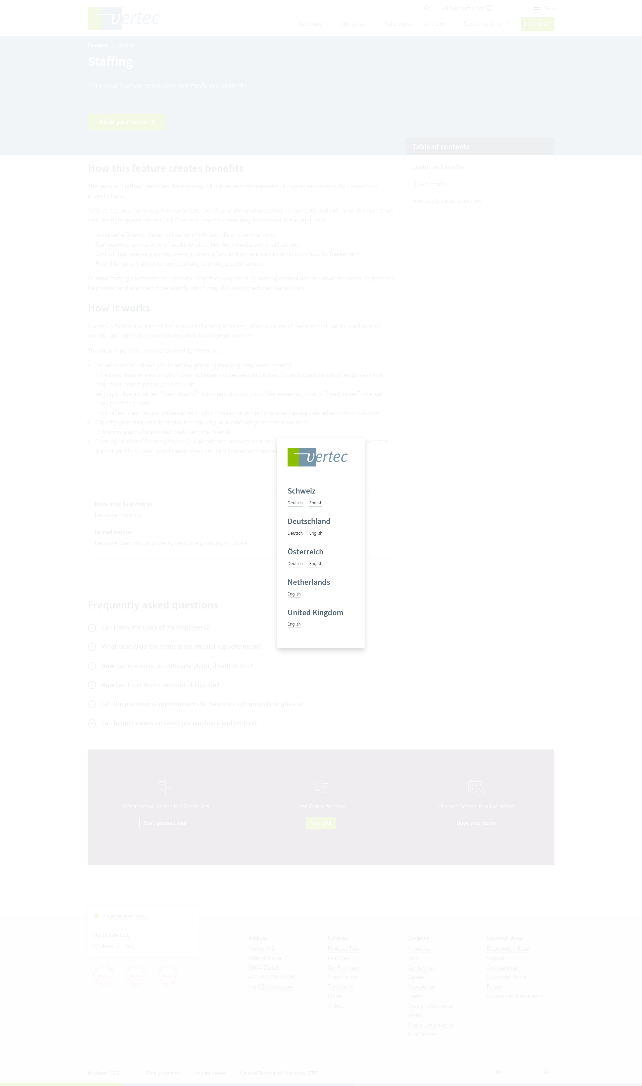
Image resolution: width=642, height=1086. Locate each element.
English (315, 502)
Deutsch (295, 502)
